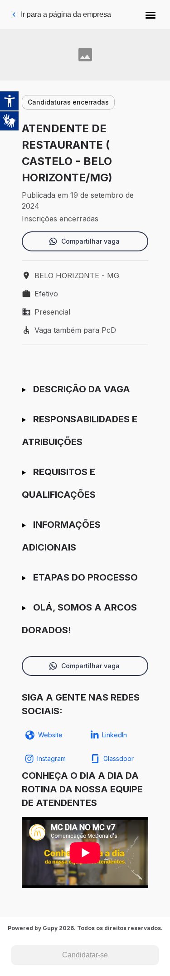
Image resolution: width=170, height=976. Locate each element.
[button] (150, 14)
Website (50, 735)
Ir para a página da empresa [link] (66, 14)
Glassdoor (118, 758)
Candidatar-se (85, 955)
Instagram (51, 758)
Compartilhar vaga (90, 241)
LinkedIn (114, 735)
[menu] (150, 14)
